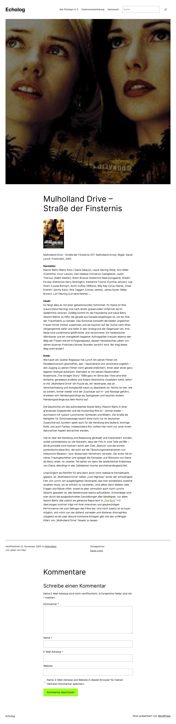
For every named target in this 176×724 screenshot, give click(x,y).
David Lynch (96, 550)
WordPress (164, 716)
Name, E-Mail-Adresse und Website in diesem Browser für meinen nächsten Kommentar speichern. (85, 681)
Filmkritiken (51, 546)
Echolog (15, 9)
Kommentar (51, 604)
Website (48, 665)
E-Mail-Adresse (53, 651)
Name (47, 637)
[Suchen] (165, 9)
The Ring (109, 500)
